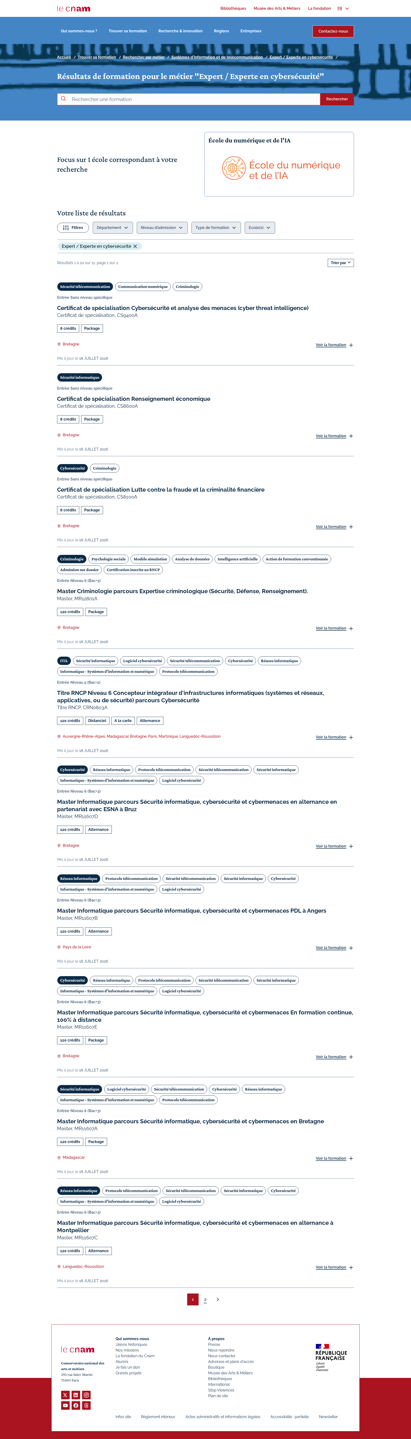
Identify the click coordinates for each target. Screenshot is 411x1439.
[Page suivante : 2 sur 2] (218, 1299)
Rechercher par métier (144, 57)
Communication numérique (143, 286)
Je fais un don (128, 1367)
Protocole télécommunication (188, 671)
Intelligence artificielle (238, 559)
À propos (216, 1339)
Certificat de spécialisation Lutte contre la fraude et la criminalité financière (160, 489)
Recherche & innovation (180, 31)
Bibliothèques (220, 1378)
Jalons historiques (131, 1344)
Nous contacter (221, 1356)
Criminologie (187, 286)
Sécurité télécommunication (85, 286)
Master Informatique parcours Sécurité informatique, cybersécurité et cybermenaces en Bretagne (190, 1121)
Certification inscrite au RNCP (133, 569)
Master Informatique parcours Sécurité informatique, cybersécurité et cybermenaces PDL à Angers (191, 910)
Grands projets (129, 1373)
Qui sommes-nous (132, 1339)
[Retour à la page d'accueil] (73, 8)
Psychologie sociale (109, 559)
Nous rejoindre (221, 1350)
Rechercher (337, 99)
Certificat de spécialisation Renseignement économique (133, 398)
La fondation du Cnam (135, 1356)
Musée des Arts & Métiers (230, 1373)
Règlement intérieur (158, 1417)
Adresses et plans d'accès (231, 1361)
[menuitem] (233, 8)
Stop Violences (221, 1390)
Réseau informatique (279, 660)
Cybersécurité (72, 468)
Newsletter (328, 1417)
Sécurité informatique (79, 377)
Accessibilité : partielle (289, 1417)
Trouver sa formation (128, 31)
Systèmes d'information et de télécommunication (217, 57)
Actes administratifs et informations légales (223, 1417)
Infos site (123, 1417)
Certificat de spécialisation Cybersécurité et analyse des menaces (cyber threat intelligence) (182, 308)
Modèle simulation (150, 559)
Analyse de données (192, 559)
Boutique (216, 1367)
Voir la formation (331, 345)
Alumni (122, 1361)
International (219, 1384)
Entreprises (250, 31)
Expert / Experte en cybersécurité (301, 57)
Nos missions (127, 1350)
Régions (221, 31)
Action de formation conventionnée (297, 559)
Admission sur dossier (79, 569)
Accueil (64, 57)
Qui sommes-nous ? (79, 31)
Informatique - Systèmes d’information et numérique (107, 671)
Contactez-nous (333, 31)
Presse (214, 1344)
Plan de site (218, 1396)
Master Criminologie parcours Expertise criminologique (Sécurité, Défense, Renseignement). (182, 591)
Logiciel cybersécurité (142, 660)
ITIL (64, 660)
